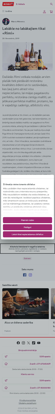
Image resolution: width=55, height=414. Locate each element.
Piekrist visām (27, 220)
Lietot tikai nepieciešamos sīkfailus (27, 234)
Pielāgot (27, 227)
